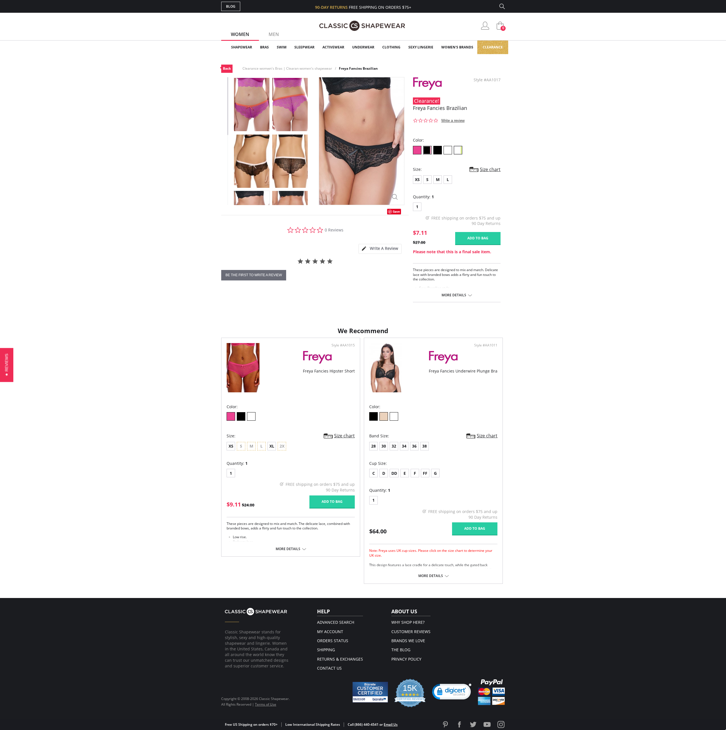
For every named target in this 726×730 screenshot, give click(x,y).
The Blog (400, 649)
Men (274, 34)
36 (414, 446)
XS (417, 179)
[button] (452, 693)
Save (396, 211)
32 (394, 446)
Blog (230, 6)
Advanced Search (335, 622)
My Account (330, 631)
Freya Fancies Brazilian (358, 68)
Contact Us (329, 668)
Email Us (391, 724)
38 (424, 446)
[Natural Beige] (383, 416)
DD (394, 473)
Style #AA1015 (343, 345)
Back (227, 68)
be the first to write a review (253, 275)
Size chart (490, 169)
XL (271, 446)
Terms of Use (265, 704)
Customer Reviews (410, 631)
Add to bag (477, 238)
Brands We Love (408, 640)
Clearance (493, 47)
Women (240, 34)
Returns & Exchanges (340, 659)
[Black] (437, 150)
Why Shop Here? (408, 622)
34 (404, 446)
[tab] (380, 249)
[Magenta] (417, 150)
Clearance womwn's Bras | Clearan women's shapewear (287, 68)
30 (383, 446)
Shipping (326, 649)
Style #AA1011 (485, 345)
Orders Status (332, 640)
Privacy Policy (406, 659)
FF (425, 473)
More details (454, 295)
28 (373, 446)
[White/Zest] (458, 150)
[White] (448, 150)
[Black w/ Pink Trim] (427, 150)
